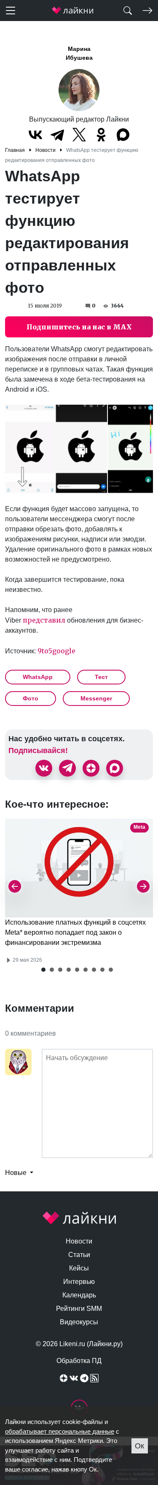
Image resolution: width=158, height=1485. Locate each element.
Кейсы (79, 1268)
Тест (101, 677)
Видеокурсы (79, 1322)
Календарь (79, 1295)
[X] (79, 135)
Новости (79, 1241)
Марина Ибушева (79, 53)
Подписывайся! (38, 750)
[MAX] (123, 135)
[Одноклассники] (101, 135)
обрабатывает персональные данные (59, 1431)
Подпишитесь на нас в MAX (79, 327)
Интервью (79, 1281)
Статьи (79, 1254)
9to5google (56, 651)
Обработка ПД (79, 1360)
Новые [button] (16, 1172)
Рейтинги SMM (79, 1308)
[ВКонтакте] (35, 135)
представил (44, 620)
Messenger (96, 698)
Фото (30, 698)
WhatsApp (38, 677)
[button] (43, 970)
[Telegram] (57, 135)
